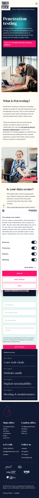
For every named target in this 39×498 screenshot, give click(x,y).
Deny (19, 285)
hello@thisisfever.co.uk (17, 290)
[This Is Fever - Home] (5, 5)
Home (14, 9)
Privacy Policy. (16, 341)
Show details (29, 267)
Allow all (19, 273)
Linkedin (24, 448)
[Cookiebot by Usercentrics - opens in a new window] (28, 211)
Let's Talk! (19, 347)
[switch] (34, 248)
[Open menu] (36, 3)
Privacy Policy (7, 493)
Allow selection (19, 279)
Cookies (16, 493)
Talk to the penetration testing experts (18, 44)
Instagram (24, 451)
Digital (19, 9)
